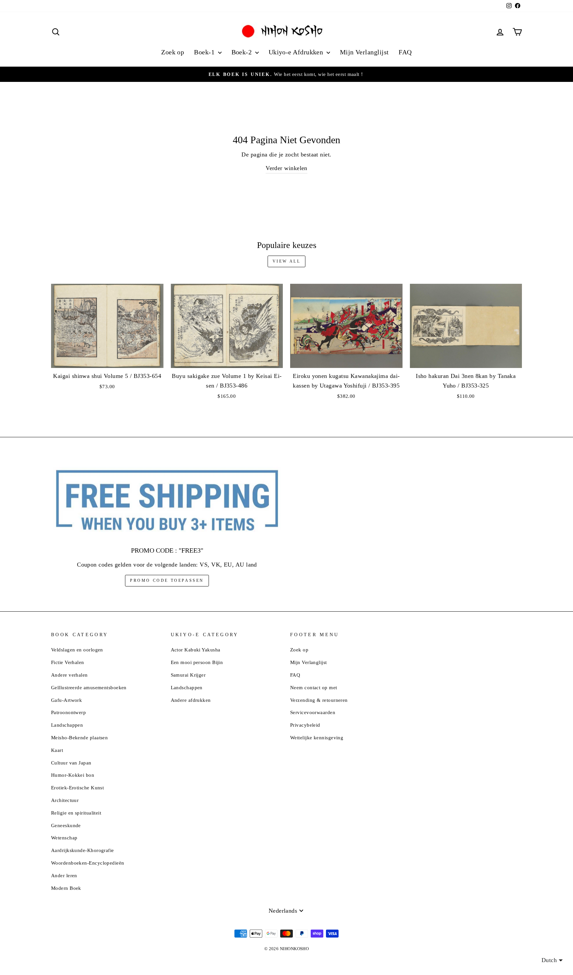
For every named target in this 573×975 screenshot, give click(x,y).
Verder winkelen (286, 168)
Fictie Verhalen (67, 662)
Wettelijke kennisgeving (316, 737)
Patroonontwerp (68, 712)
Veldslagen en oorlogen (77, 649)
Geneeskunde (66, 825)
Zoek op (172, 52)
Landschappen (67, 725)
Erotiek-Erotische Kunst (77, 787)
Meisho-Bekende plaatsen (79, 737)
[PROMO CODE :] (167, 500)
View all (287, 261)
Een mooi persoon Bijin (197, 662)
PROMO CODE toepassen (167, 580)
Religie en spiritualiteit (76, 813)
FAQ (405, 52)
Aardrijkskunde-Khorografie (82, 850)
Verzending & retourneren (319, 700)
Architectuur (65, 800)
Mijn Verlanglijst (364, 52)
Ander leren (64, 875)
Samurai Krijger (188, 675)
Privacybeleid (305, 725)
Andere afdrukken (191, 700)
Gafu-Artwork (66, 700)
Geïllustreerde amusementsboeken (89, 687)
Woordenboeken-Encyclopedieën (87, 863)
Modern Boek (66, 888)
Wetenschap (64, 837)
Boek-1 (205, 52)
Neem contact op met (313, 687)
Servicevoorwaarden (312, 712)
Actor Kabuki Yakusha (196, 649)
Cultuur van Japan (71, 762)
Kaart (57, 750)
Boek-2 (242, 52)
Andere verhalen (69, 675)
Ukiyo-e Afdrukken (297, 52)
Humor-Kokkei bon (72, 775)
